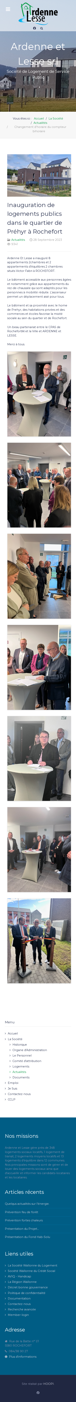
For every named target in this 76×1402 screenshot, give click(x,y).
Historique (19, 1044)
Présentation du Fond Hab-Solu (27, 1237)
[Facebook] (34, 28)
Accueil (13, 1033)
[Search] (42, 28)
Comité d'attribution (26, 1061)
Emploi (13, 1083)
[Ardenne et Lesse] (38, 13)
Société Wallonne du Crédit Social (31, 1271)
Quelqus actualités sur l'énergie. (27, 1204)
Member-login (18, 1315)
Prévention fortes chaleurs (24, 1220)
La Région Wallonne (22, 1282)
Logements (20, 1066)
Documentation (19, 1298)
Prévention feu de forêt (21, 1212)
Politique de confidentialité (26, 1293)
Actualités (18, 240)
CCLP (11, 1099)
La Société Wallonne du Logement (32, 1265)
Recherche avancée (22, 1309)
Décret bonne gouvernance (28, 1287)
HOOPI (48, 1384)
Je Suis (12, 1088)
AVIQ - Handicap (19, 1276)
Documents (20, 1077)
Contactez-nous (19, 1094)
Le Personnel (22, 1055)
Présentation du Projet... (22, 1229)
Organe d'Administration (29, 1050)
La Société (15, 1039)
